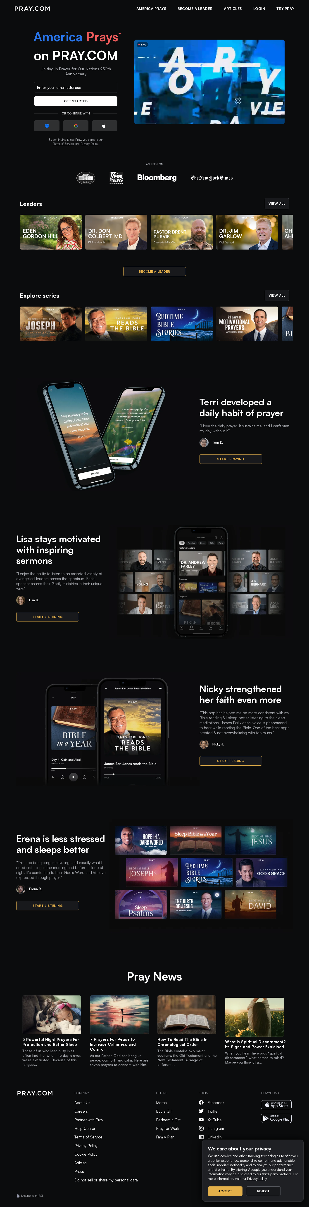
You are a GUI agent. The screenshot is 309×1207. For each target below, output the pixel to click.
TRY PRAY (285, 8)
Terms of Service (63, 143)
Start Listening (48, 617)
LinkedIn (215, 1137)
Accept (225, 1191)
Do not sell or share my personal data (106, 1180)
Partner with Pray (88, 1119)
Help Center (84, 1128)
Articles (80, 1162)
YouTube (215, 1119)
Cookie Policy (85, 1154)
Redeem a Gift (168, 1119)
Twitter (213, 1111)
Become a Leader (154, 271)
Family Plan (165, 1137)
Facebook (216, 1102)
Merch (161, 1102)
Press (79, 1171)
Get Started (76, 101)
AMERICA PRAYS (151, 8)
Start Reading (231, 761)
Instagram (216, 1128)
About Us (82, 1102)
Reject (263, 1191)
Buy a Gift (164, 1111)
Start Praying (230, 459)
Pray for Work (167, 1128)
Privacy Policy (89, 143)
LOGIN (259, 8)
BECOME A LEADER (195, 8)
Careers (81, 1111)
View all (277, 203)
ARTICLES (233, 8)
